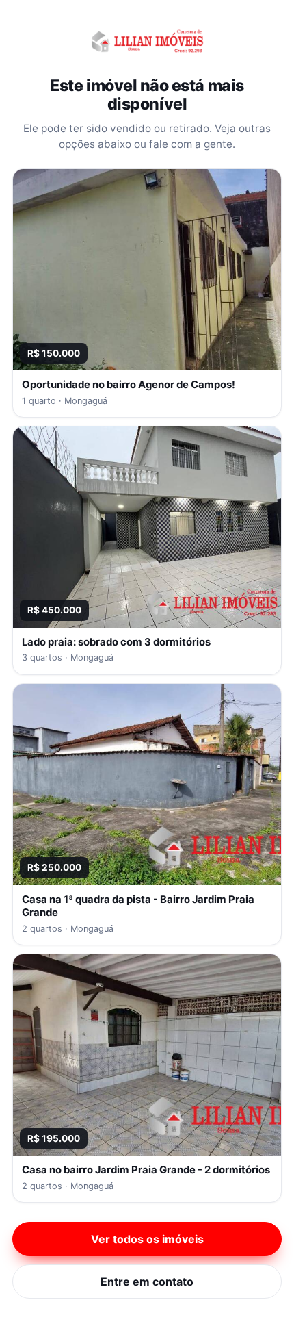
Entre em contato (147, 1281)
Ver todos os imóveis (147, 1239)
